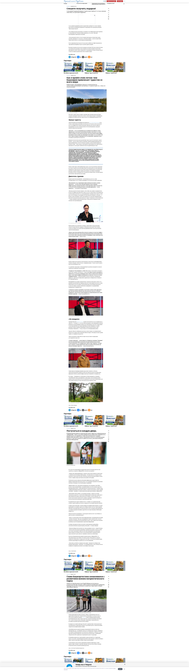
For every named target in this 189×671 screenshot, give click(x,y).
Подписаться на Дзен (111, 1)
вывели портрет (80, 321)
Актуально (68, 428)
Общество (68, 574)
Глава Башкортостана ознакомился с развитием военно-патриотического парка (98, 4)
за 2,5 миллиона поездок (94, 122)
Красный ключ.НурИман (73, 1)
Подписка (68, 6)
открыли (84, 617)
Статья (65, 3)
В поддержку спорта (110, 3)
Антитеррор (120, 1)
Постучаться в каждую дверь (82, 3)
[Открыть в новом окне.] (72, 57)
